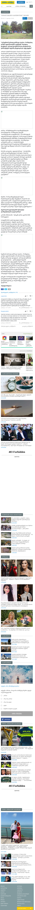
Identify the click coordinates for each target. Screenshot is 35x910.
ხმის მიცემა (17, 714)
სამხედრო (6, 636)
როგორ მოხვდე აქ (27, 333)
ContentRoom (26, 351)
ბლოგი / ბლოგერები (20, 6)
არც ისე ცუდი (8, 702)
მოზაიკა (5, 557)
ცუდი (5, 705)
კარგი (5, 695)
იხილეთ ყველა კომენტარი (8, 326)
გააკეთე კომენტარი (27, 326)
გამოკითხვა (6, 663)
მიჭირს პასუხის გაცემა (10, 708)
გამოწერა (21, 2)
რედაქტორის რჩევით (10, 374)
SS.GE (3, 333)
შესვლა (30, 2)
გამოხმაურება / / (26, 307)
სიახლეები (8, 6)
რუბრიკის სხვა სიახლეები (12, 515)
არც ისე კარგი (8, 698)
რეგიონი (5, 12)
